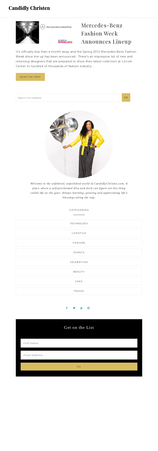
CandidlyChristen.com (29, 8)
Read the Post (30, 77)
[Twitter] (75, 308)
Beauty (79, 271)
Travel (79, 291)
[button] (146, 7)
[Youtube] (83, 308)
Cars (79, 281)
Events (79, 252)
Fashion (79, 242)
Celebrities (79, 262)
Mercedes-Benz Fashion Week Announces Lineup (106, 33)
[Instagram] (90, 308)
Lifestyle (79, 233)
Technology (79, 223)
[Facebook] (68, 308)
